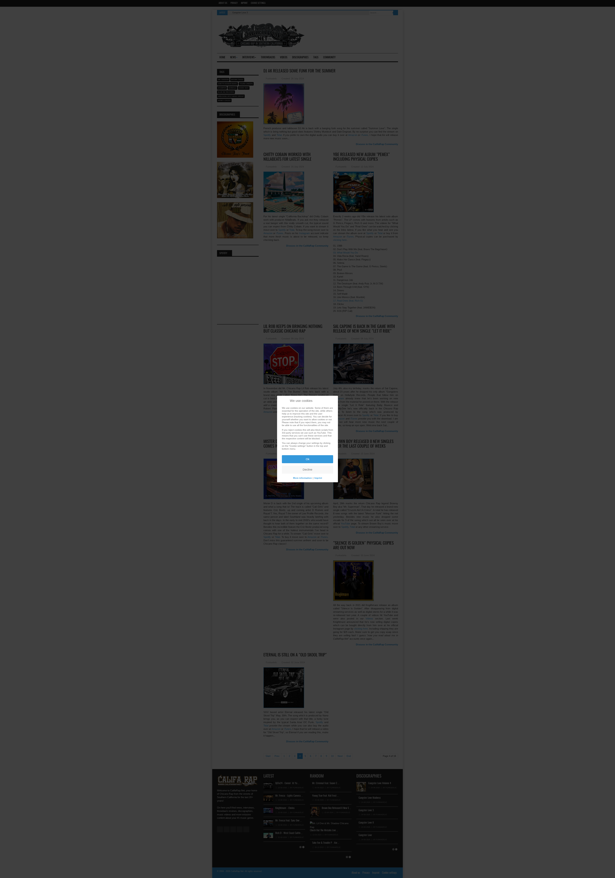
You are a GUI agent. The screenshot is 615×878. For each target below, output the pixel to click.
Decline (307, 469)
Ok (307, 459)
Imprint (318, 478)
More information (302, 478)
